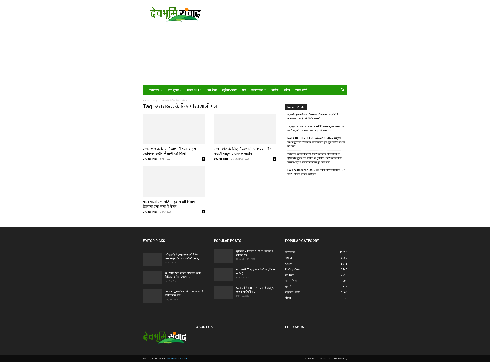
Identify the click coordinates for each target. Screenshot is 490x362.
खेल (244, 90)
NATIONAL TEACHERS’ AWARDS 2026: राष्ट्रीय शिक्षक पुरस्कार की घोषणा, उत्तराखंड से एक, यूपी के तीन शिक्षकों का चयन (316, 142)
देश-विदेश (212, 90)
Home (146, 100)
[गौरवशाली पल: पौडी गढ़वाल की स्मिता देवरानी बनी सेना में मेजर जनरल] (174, 181)
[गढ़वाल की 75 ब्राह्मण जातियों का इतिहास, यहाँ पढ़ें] (223, 274)
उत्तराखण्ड (154, 90)
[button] (342, 90)
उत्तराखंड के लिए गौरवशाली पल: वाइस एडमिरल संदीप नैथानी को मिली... (169, 151)
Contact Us (324, 358)
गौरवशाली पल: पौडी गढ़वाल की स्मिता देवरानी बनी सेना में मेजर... (169, 204)
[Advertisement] (245, 57)
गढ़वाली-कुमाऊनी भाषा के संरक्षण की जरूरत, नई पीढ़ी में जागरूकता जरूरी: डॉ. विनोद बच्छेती (312, 116)
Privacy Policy (340, 358)
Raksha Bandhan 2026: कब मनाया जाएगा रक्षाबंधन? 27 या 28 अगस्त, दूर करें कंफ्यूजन (316, 171)
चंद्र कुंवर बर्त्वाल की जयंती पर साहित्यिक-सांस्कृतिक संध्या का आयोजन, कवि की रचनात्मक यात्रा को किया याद (315, 128)
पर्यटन (287, 90)
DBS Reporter (150, 158)
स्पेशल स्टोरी (301, 90)
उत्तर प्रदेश (173, 90)
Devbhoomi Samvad (176, 358)
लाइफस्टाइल (257, 90)
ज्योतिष (275, 90)
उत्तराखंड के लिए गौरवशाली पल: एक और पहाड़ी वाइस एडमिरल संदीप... (242, 151)
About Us (310, 358)
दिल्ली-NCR (193, 90)
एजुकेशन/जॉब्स (229, 90)
